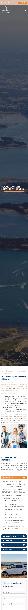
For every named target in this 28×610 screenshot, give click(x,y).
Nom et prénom (8, 586)
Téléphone (6, 592)
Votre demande (7, 604)
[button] (25, 10)
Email (5, 598)
